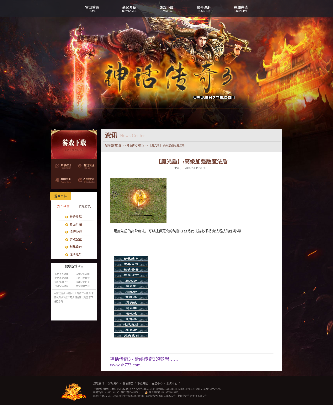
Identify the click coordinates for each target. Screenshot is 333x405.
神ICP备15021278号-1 (132, 392)
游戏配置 (75, 239)
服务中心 (171, 383)
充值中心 (157, 383)
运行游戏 (75, 231)
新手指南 (63, 206)
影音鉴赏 (128, 383)
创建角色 (75, 247)
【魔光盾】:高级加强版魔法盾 (167, 145)
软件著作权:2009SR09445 (131, 396)
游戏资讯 (98, 383)
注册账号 (75, 254)
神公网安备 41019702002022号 (163, 392)
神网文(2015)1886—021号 (106, 392)
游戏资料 (60, 196)
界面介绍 (75, 224)
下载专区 (142, 383)
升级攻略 (75, 216)
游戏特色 (84, 206)
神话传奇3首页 (135, 145)
